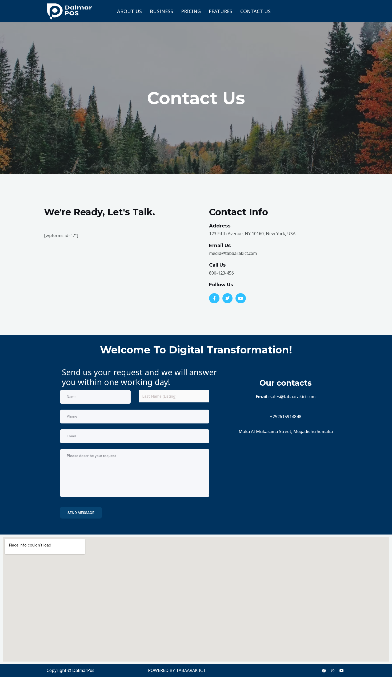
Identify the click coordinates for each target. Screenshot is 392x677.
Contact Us (255, 11)
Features (220, 11)
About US (129, 11)
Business (161, 11)
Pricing (191, 11)
